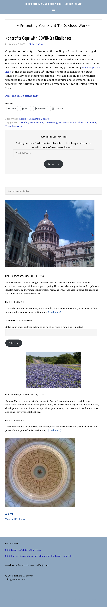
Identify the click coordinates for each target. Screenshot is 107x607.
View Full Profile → (15, 519)
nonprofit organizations (83, 122)
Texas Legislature (14, 126)
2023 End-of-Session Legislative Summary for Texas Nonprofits (39, 555)
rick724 (9, 514)
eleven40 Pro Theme (40, 599)
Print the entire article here (22, 95)
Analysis (23, 118)
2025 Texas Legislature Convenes (23, 549)
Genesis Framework (66, 599)
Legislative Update (39, 118)
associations (36, 122)
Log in (95, 599)
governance (62, 122)
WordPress (84, 599)
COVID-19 (49, 122)
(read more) (54, 312)
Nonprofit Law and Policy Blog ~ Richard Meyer (53, 4)
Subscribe (53, 164)
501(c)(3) (24, 122)
